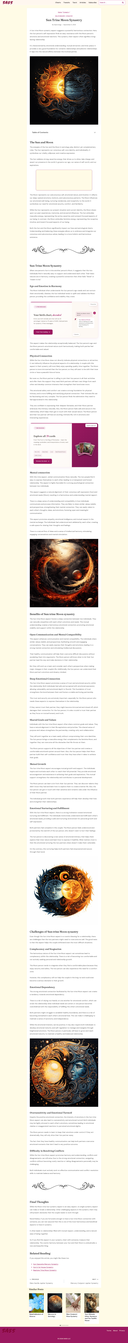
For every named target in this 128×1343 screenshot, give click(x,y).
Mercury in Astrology (52, 1315)
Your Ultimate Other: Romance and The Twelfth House (91, 1317)
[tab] (60, 1325)
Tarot (75, 2)
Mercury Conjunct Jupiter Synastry (84, 1281)
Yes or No (37, 452)
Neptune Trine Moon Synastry (45, 1270)
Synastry (69, 16)
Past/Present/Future (60, 452)
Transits (66, 2)
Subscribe (93, 2)
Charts (58, 2)
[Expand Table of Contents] (95, 132)
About (115, 1331)
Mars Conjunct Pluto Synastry (71, 1315)
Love (51, 452)
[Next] (98, 1308)
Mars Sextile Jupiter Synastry (41, 1281)
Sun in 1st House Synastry (43, 1267)
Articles (83, 2)
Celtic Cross (38, 455)
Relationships (60, 16)
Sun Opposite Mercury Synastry (45, 1264)
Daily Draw (45, 452)
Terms (109, 1331)
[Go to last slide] (30, 1308)
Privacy (122, 1331)
